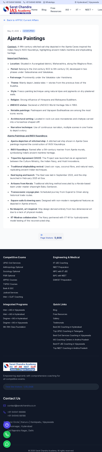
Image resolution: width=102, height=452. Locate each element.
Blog (44, 9)
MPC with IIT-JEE (60, 271)
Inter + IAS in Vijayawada (14, 310)
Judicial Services (10, 292)
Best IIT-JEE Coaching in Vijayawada (69, 344)
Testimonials (58, 323)
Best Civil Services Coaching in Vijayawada (72, 335)
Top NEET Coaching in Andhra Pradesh (70, 348)
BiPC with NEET (60, 275)
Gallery (56, 318)
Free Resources (56, 10)
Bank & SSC (8, 288)
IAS (67, 9)
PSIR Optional (9, 275)
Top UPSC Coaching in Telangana (68, 331)
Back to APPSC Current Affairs (23, 20)
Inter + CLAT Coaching (13, 297)
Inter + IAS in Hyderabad (14, 314)
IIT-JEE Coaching (60, 263)
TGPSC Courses (10, 284)
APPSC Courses (10, 280)
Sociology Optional (11, 271)
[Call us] (7, 434)
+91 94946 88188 (16, 415)
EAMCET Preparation (62, 280)
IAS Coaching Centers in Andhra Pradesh (71, 340)
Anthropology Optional (13, 267)
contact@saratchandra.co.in (21, 405)
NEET (88, 9)
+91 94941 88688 (16, 412)
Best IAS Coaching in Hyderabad (67, 327)
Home (34, 9)
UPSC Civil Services (12, 263)
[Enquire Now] (7, 425)
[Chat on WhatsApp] (7, 444)
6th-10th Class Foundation (14, 327)
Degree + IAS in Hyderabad (15, 318)
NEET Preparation (61, 267)
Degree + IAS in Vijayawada (15, 323)
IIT (77, 9)
